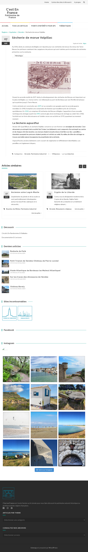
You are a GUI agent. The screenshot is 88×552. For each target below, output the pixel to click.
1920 (27, 111)
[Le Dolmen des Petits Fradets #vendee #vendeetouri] (71, 397)
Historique (19, 56)
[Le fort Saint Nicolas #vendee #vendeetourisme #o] (71, 369)
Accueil (5, 26)
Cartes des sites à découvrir (61, 2)
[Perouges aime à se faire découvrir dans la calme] (71, 452)
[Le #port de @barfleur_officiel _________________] (44, 369)
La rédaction (69, 154)
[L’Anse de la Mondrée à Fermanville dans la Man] (71, 425)
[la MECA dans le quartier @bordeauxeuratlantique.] (44, 452)
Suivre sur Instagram (45, 470)
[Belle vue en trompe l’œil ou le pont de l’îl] (44, 425)
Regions (5, 32)
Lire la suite (36, 213)
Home (46, 2)
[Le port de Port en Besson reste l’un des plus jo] (16, 452)
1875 (39, 106)
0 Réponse (56, 154)
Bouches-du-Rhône (13, 209)
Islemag (33, 548)
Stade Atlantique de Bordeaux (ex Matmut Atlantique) (35, 270)
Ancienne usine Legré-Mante (25, 192)
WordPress (53, 548)
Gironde (21, 32)
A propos (77, 2)
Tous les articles (20, 26)
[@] (8, 351)
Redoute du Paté (18, 251)
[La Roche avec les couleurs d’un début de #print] (16, 397)
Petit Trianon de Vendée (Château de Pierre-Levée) (34, 261)
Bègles (84, 43)
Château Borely (17, 287)
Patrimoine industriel (39, 154)
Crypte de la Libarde (64, 192)
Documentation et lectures (12, 237)
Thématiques (65, 26)
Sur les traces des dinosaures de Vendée (29, 277)
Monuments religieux (64, 209)
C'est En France (12, 11)
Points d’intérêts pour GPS (43, 26)
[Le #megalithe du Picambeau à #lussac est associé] (16, 369)
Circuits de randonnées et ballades (14, 233)
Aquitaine (12, 32)
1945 (38, 114)
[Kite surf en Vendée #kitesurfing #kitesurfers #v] (16, 425)
